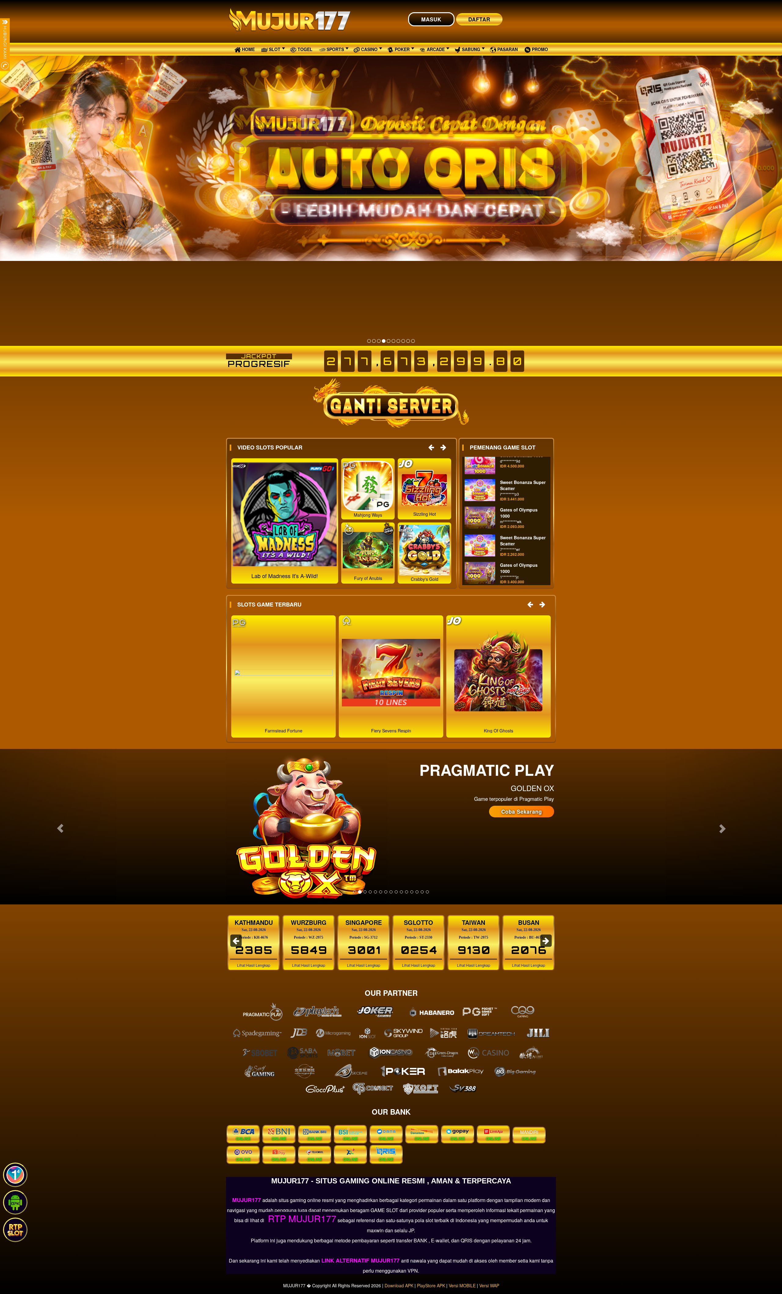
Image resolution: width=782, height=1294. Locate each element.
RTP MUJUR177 (300, 1218)
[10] (413, 341)
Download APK (399, 1285)
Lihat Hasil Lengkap (253, 965)
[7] (398, 341)
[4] (384, 341)
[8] (403, 341)
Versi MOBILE (462, 1285)
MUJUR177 (247, 1200)
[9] (408, 341)
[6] (393, 341)
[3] (379, 341)
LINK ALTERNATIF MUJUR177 (360, 1260)
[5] (388, 341)
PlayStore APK (431, 1285)
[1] (369, 341)
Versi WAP (489, 1285)
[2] (374, 341)
